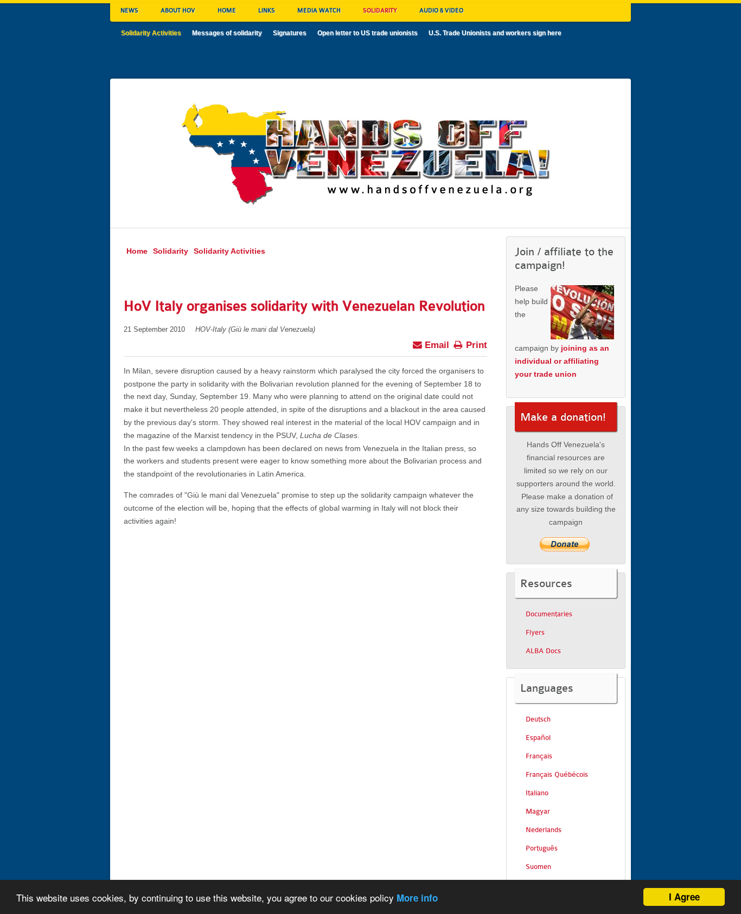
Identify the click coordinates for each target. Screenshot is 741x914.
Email (435, 345)
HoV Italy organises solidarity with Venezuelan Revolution (304, 306)
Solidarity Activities (229, 251)
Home (137, 251)
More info (417, 897)
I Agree (684, 896)
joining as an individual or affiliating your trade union (562, 361)
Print (475, 345)
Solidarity (170, 251)
